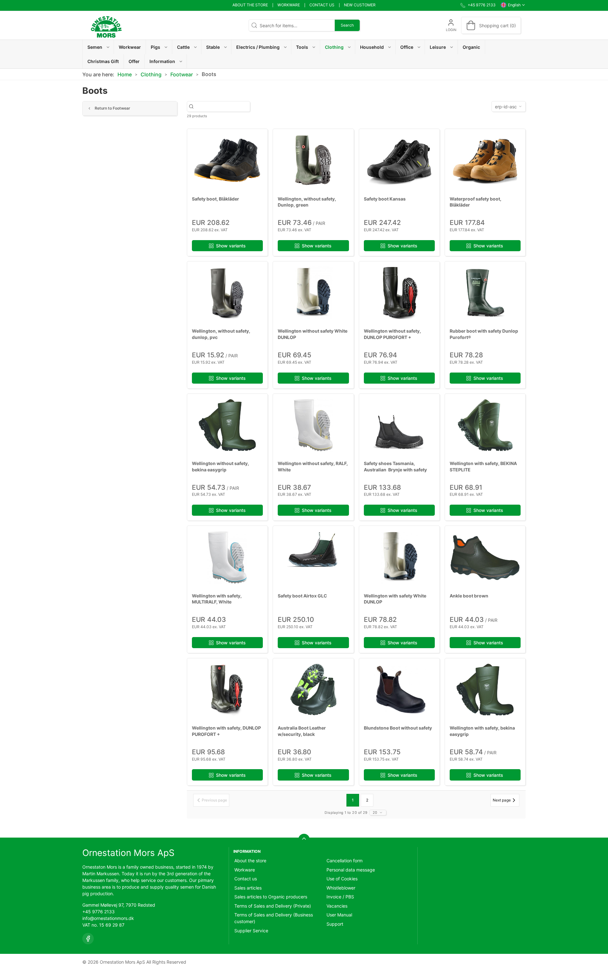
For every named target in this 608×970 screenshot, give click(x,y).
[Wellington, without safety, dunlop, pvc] (227, 292)
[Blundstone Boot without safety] (399, 689)
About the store (250, 5)
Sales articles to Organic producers (270, 896)
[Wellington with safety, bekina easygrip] (485, 689)
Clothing (151, 74)
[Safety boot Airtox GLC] (313, 557)
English (514, 5)
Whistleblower (340, 887)
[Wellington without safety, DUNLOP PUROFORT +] (399, 292)
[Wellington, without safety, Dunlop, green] (313, 160)
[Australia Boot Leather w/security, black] (313, 689)
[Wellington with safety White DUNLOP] (399, 557)
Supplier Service (251, 930)
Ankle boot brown (469, 595)
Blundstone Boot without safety (398, 728)
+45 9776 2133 (98, 911)
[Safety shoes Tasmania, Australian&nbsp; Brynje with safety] (399, 425)
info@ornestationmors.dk (108, 918)
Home (124, 74)
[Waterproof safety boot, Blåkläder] (485, 160)
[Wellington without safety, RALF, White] (313, 425)
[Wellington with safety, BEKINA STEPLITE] (485, 425)
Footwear (181, 74)
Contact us (321, 5)
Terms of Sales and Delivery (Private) (272, 906)
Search (347, 25)
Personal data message (350, 869)
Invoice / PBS (340, 896)
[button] (98, 47)
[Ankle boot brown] (485, 557)
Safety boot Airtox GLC (302, 595)
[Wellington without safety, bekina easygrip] (227, 425)
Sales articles (248, 887)
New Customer (360, 5)
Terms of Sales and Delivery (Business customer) (273, 918)
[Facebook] (88, 938)
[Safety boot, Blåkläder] (227, 160)
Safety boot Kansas (385, 198)
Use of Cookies (342, 878)
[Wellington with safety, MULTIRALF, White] (227, 557)
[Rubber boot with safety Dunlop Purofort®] (485, 292)
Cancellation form (344, 860)
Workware (288, 5)
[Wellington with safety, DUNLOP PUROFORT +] (227, 689)
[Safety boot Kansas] (399, 160)
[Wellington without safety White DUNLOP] (313, 292)
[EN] (106, 25)
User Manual (339, 914)
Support (334, 924)
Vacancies (336, 906)
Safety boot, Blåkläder (215, 198)
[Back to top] (304, 839)
